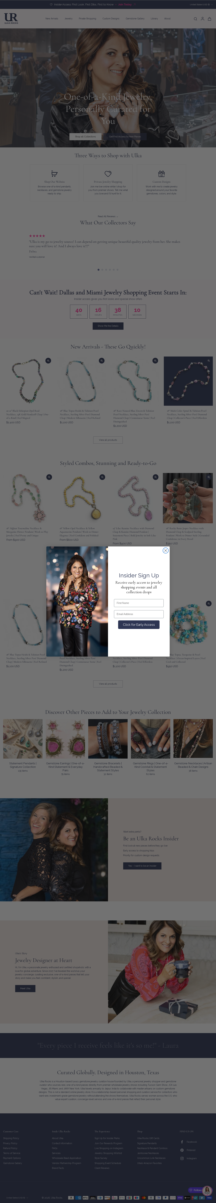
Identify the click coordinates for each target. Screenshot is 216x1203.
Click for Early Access (139, 625)
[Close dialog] (165, 550)
